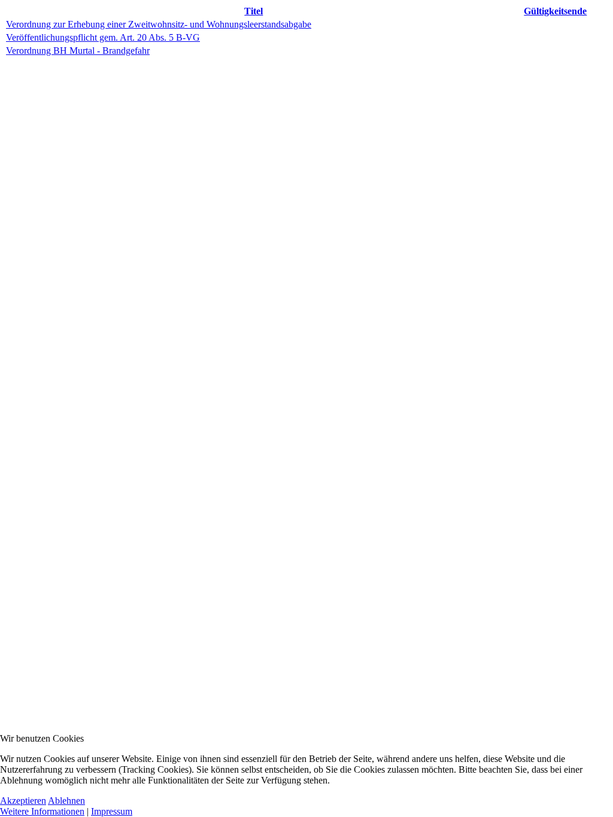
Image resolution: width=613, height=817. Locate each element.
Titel (253, 11)
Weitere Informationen (42, 811)
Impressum (111, 811)
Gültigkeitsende (555, 11)
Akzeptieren (23, 800)
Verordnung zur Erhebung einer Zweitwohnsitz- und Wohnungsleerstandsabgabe (158, 24)
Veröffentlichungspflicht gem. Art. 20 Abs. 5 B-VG (103, 37)
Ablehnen (66, 800)
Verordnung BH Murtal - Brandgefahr (78, 50)
